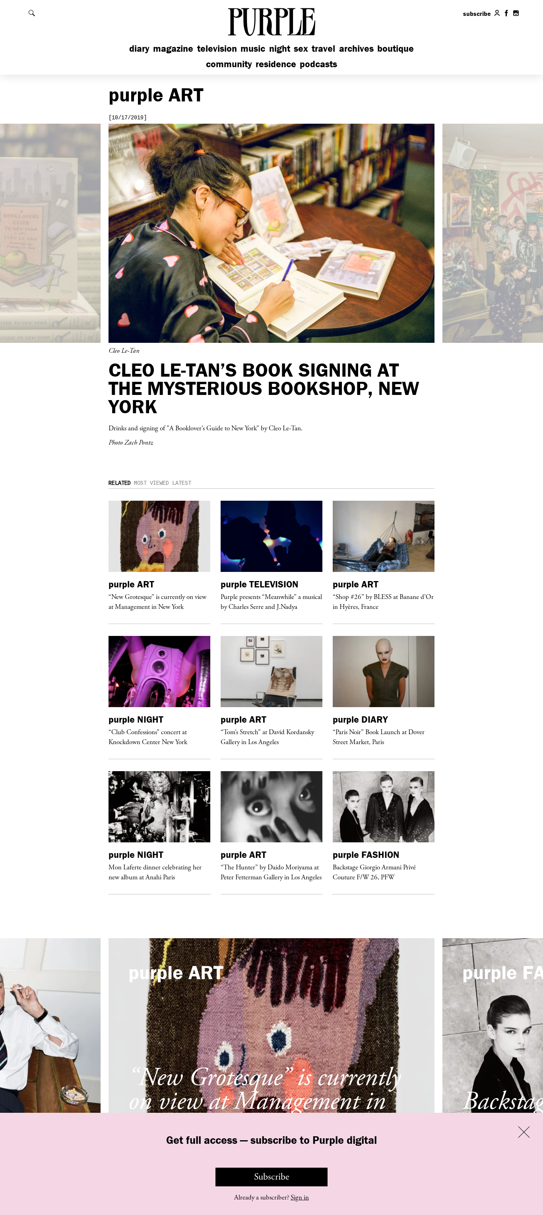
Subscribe (271, 1177)
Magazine (173, 48)
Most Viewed (151, 483)
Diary (139, 48)
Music (252, 48)
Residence (276, 64)
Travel (323, 48)
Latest (181, 483)
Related (120, 483)
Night (279, 48)
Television (217, 48)
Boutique (395, 48)
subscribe (477, 13)
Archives (356, 48)
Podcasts (318, 64)
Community (229, 64)
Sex (301, 48)
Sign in (300, 1197)
